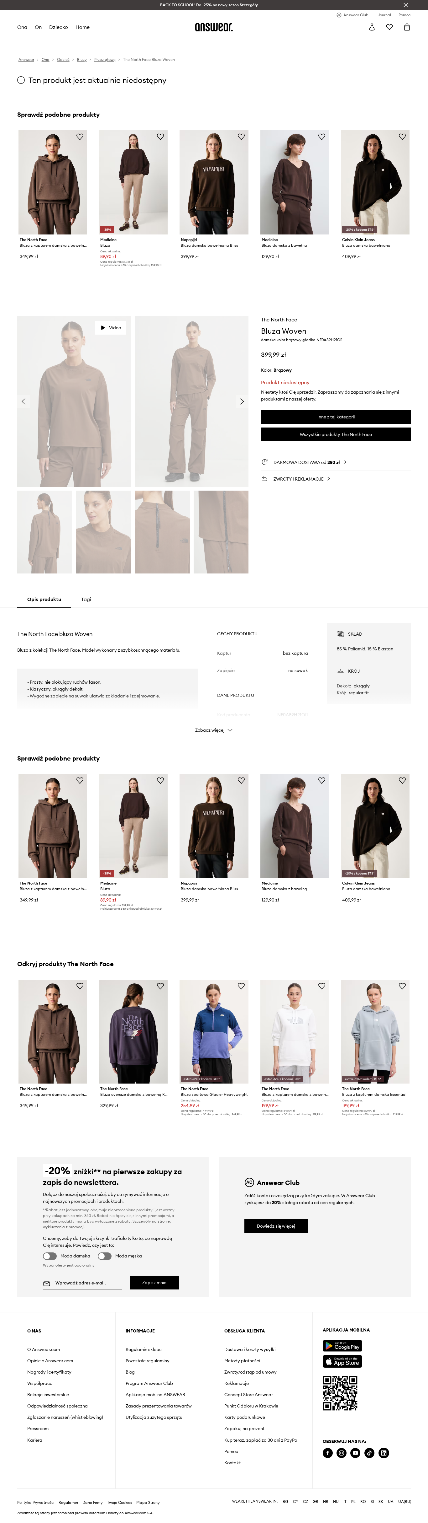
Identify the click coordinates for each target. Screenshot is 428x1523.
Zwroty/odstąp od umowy (250, 1372)
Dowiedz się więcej (276, 1226)
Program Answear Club (149, 1383)
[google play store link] (342, 1346)
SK (380, 1501)
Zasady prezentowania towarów (159, 1406)
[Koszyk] (407, 27)
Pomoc (231, 1451)
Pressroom (38, 1428)
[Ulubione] (389, 27)
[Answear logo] (214, 27)
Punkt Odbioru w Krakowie (251, 1406)
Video (115, 328)
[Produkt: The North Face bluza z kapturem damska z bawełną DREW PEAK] (294, 1032)
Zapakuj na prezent (244, 1428)
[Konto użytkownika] (372, 27)
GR (315, 1501)
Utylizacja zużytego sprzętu (154, 1417)
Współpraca (40, 1383)
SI (372, 1501)
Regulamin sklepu (144, 1349)
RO (363, 1501)
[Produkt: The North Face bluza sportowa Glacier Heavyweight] (214, 1032)
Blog (130, 1372)
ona (22, 27)
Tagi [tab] (86, 599)
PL (353, 1501)
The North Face (279, 319)
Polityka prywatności (36, 1502)
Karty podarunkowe (244, 1417)
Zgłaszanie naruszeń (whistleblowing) (65, 1417)
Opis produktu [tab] (44, 599)
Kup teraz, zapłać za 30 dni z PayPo (260, 1440)
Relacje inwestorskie (48, 1394)
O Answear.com (43, 1349)
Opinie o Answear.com (50, 1361)
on (38, 27)
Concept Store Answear (248, 1394)
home (83, 27)
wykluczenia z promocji (63, 1226)
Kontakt (232, 1463)
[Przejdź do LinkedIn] (383, 1453)
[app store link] (342, 1360)
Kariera (34, 1440)
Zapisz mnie (154, 1282)
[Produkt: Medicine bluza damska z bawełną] (294, 182)
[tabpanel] (214, 672)
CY (295, 1501)
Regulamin (68, 1502)
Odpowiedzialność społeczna (57, 1406)
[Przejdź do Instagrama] (342, 1453)
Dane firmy (92, 1502)
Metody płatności (242, 1361)
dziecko (58, 27)
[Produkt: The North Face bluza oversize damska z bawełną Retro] (133, 1032)
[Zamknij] (406, 5)
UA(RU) (404, 1501)
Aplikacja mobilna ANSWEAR (155, 1394)
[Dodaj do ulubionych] (80, 136)
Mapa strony (148, 1502)
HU (336, 1501)
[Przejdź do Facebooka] (328, 1453)
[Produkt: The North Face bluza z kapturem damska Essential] (375, 1032)
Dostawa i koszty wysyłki (249, 1349)
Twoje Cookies (119, 1502)
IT (345, 1501)
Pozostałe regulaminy (148, 1361)
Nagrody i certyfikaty (49, 1372)
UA (391, 1501)
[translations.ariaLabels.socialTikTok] (369, 1453)
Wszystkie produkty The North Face (336, 434)
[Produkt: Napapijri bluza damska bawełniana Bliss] (214, 182)
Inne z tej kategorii (336, 417)
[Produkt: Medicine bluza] (133, 182)
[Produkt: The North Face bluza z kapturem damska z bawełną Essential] (52, 182)
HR (325, 1501)
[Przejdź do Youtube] (355, 1453)
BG (285, 1501)
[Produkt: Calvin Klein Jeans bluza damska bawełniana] (375, 182)
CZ (305, 1501)
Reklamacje (236, 1383)
